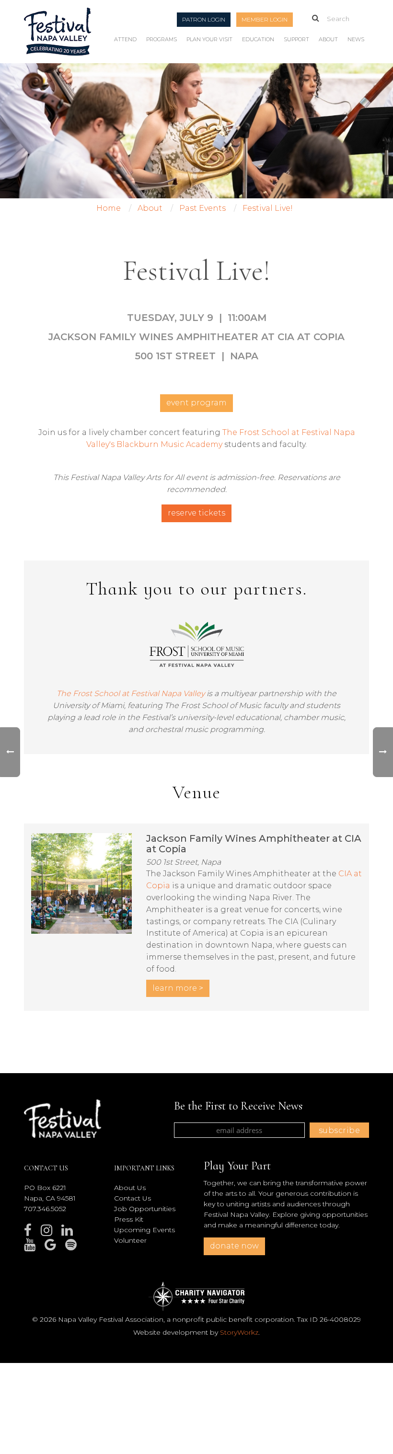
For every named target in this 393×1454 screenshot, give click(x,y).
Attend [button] (125, 39)
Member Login (265, 19)
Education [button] (258, 39)
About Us (130, 1187)
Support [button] (296, 39)
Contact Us (132, 1198)
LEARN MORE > (177, 988)
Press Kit (128, 1219)
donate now (234, 1245)
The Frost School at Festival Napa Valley (131, 693)
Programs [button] (161, 39)
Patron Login (203, 19)
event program (196, 402)
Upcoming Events (144, 1229)
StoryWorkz (239, 1332)
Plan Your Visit (209, 39)
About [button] (328, 39)
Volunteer (130, 1240)
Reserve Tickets (196, 512)
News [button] (355, 39)
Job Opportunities (144, 1208)
